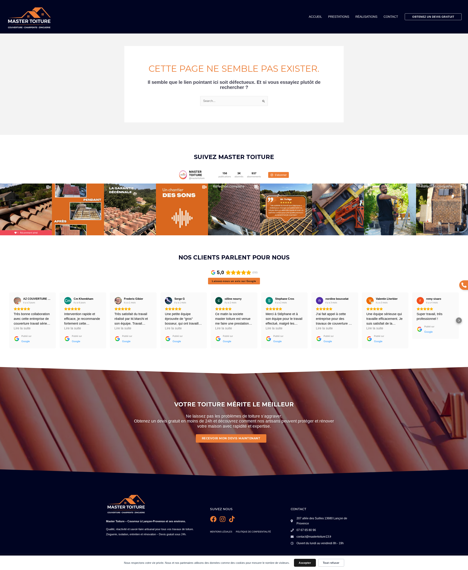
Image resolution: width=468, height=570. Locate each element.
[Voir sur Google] (17, 300)
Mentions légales (221, 531)
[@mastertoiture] (183, 175)
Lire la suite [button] (22, 328)
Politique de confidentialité (253, 531)
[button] (433, 16)
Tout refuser (331, 562)
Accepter (305, 562)
